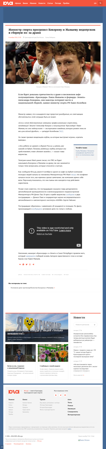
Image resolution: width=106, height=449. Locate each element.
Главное (11, 399)
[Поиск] (100, 3)
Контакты (28, 444)
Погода (58, 3)
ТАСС (61, 131)
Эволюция (71, 409)
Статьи (50, 3)
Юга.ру (26, 391)
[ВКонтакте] (56, 395)
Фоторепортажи (74, 415)
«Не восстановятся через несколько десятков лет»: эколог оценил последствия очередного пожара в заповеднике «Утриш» (85, 368)
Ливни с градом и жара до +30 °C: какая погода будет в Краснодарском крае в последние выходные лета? (84, 353)
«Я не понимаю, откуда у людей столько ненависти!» (35, 332)
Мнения (33, 3)
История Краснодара (46, 407)
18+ (95, 3)
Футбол (66, 274)
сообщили (70, 194)
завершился (31, 256)
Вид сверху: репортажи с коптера (49, 403)
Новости (41, 3)
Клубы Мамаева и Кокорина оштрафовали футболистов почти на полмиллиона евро (85, 153)
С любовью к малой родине (50, 366)
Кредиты (25, 407)
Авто (69, 399)
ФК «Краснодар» (57, 274)
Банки (25, 3)
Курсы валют (26, 410)
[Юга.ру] (8, 3)
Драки (20, 274)
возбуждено (37, 209)
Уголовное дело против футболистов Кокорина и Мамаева (32, 288)
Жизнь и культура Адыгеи (47, 410)
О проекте (8, 444)
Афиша (18, 3)
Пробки (66, 3)
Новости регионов (82, 325)
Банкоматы (26, 412)
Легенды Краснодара (46, 405)
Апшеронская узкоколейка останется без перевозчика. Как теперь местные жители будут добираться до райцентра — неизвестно (85, 338)
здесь (69, 429)
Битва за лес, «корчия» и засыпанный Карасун (15, 367)
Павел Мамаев (46, 274)
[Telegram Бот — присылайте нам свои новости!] (65, 395)
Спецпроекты (73, 412)
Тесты (70, 403)
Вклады (25, 405)
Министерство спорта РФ (32, 274)
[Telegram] (60, 395)
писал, (73, 174)
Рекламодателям (18, 444)
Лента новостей (78, 375)
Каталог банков (27, 403)
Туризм (42, 399)
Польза (70, 406)
